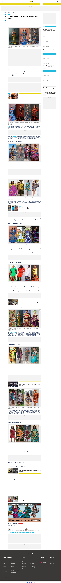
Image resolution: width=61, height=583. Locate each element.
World (44, 46)
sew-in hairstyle (28, 489)
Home (9, 12)
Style (16, 12)
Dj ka (11, 532)
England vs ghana (24, 532)
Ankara (9, 126)
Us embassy (29, 532)
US (43, 41)
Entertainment (22, 3)
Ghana (44, 80)
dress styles (13, 332)
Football (44, 51)
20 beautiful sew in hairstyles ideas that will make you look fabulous (25, 487)
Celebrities (44, 36)
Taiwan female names (16, 532)
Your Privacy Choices (31, 582)
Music (44, 31)
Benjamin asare (34, 532)
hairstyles (17, 490)
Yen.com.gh (10, 489)
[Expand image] (40, 28)
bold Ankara (14, 136)
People (44, 58)
